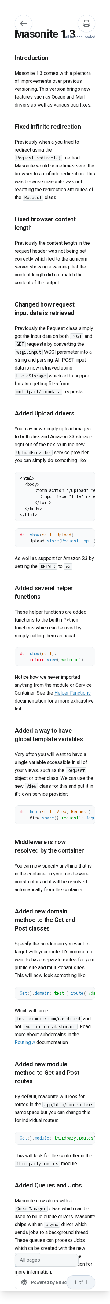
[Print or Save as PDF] (86, 23)
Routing (23, 1042)
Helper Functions (72, 693)
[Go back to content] (23, 23)
